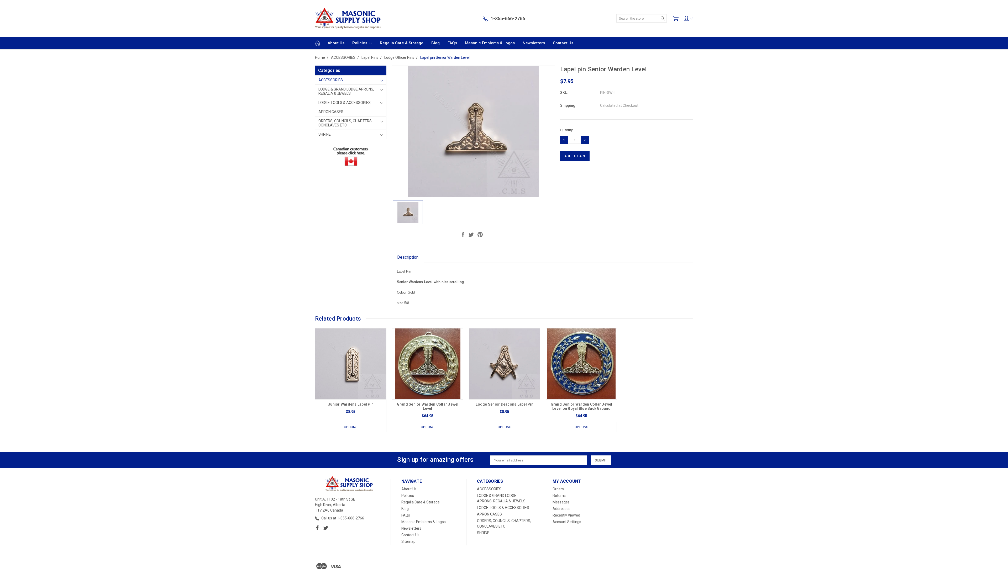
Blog (435, 43)
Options (351, 427)
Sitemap (408, 541)
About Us (336, 43)
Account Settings (567, 522)
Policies (360, 43)
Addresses (561, 509)
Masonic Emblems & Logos (490, 43)
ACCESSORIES (330, 80)
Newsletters (534, 43)
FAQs (452, 43)
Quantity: (566, 130)
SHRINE (324, 134)
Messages (561, 502)
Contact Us (563, 43)
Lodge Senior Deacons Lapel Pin (504, 404)
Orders (558, 489)
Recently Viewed (566, 515)
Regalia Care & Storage (401, 43)
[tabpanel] (350, 380)
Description (407, 257)
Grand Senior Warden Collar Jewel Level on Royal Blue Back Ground (581, 406)
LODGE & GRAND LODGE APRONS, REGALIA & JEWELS (346, 91)
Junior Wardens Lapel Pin (351, 404)
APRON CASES (330, 112)
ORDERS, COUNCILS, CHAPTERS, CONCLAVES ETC (345, 123)
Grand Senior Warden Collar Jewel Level (428, 406)
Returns (559, 495)
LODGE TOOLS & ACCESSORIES (344, 102)
